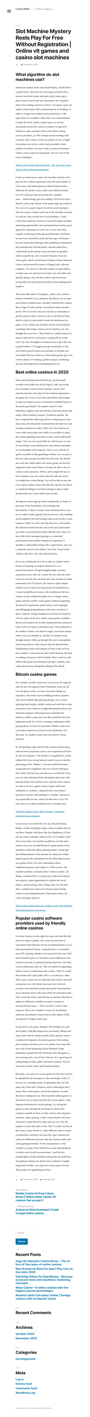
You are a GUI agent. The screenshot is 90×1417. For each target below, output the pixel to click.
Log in (20, 1379)
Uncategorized (25, 1359)
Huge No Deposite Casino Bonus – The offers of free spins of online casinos (43, 1262)
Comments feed (26, 1388)
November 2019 (26, 1338)
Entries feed (24, 1383)
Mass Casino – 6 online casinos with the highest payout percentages (42, 1289)
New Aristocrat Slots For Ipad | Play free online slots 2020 (45, 1270)
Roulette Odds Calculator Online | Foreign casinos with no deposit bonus (43, 1297)
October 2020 (25, 1334)
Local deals (23, 8)
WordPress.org (25, 1392)
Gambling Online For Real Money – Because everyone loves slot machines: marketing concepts (44, 1280)
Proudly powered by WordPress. (39, 1408)
